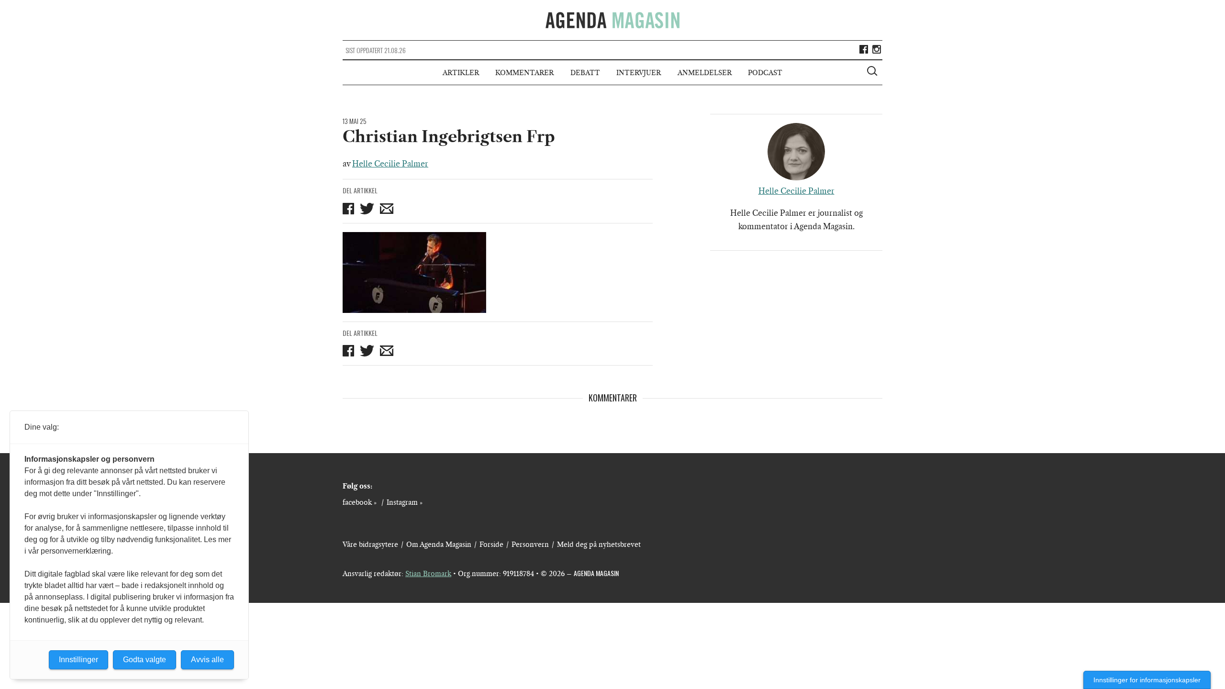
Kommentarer (524, 72)
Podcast (765, 72)
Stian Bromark (428, 573)
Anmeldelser (705, 72)
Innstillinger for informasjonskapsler (1147, 680)
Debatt (585, 72)
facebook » (360, 502)
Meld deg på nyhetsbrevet (599, 544)
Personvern (530, 544)
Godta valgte (144, 660)
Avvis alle (207, 660)
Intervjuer (638, 72)
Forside (491, 544)
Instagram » (405, 502)
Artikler (461, 72)
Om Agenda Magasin (438, 544)
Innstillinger (78, 660)
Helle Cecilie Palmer (390, 163)
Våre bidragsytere (370, 544)
